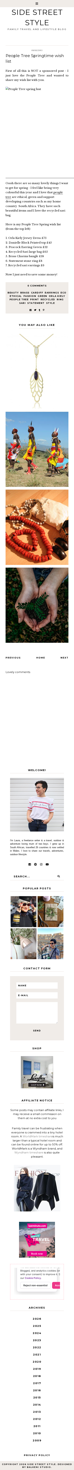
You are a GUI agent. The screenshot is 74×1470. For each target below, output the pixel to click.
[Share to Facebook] (31, 310)
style (50, 303)
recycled (48, 299)
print (34, 299)
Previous (13, 657)
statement (36, 303)
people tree (19, 299)
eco (63, 292)
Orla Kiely (57, 296)
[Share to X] (35, 310)
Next (64, 657)
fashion (30, 296)
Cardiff (37, 292)
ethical (16, 296)
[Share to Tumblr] (39, 310)
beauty (13, 292)
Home (40, 657)
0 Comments (37, 285)
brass (24, 292)
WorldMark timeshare (37, 1136)
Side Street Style (41, 1464)
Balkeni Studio (39, 1467)
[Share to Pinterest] (43, 310)
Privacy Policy (37, 1455)
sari (22, 303)
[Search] (58, 876)
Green (42, 296)
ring (60, 299)
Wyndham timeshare (28, 1152)
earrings (52, 292)
